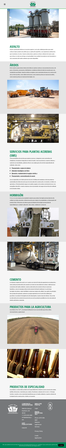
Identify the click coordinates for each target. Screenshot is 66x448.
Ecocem (26, 282)
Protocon (12, 198)
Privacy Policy (39, 431)
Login (36, 408)
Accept (61, 445)
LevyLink (24, 428)
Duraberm (47, 392)
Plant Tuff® (18, 309)
